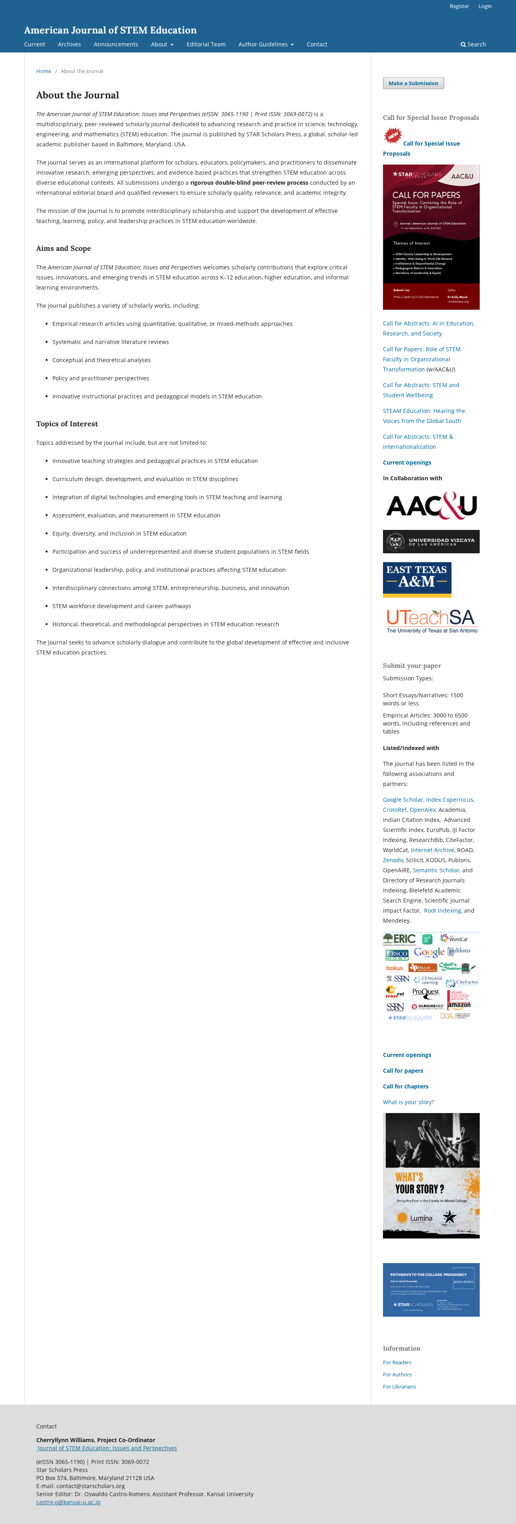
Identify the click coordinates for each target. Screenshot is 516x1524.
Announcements (116, 44)
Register (459, 6)
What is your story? (408, 1102)
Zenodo (393, 860)
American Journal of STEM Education (110, 30)
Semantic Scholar (436, 870)
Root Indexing (442, 910)
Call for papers (403, 1070)
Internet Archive (432, 850)
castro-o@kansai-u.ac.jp (68, 1502)
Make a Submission (414, 83)
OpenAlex (423, 809)
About (160, 44)
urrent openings (409, 462)
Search (476, 44)
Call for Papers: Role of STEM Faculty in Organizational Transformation (422, 359)
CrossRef (395, 809)
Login (485, 6)
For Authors (397, 1374)
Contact (317, 44)
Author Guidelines (264, 44)
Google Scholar (403, 799)
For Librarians (399, 1386)
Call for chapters (406, 1086)
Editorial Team (206, 44)
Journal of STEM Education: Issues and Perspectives (106, 1448)
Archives (69, 44)
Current (34, 44)
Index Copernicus (449, 799)
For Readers (397, 1362)
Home (43, 71)
